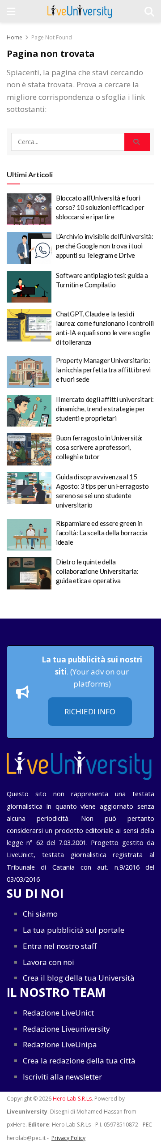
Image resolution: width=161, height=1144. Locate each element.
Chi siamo (40, 914)
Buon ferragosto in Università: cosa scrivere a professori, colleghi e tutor (99, 447)
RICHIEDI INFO (89, 711)
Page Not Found (51, 37)
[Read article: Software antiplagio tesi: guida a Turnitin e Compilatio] (29, 287)
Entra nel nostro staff (60, 946)
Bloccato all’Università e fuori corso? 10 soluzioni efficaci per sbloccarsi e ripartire (100, 207)
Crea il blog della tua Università (79, 978)
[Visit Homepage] (80, 11)
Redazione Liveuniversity (66, 1029)
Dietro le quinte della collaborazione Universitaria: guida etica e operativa (97, 571)
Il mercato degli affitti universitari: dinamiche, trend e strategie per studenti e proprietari (105, 408)
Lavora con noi (48, 962)
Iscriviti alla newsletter (62, 1076)
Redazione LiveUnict (58, 1012)
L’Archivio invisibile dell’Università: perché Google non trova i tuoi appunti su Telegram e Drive (104, 245)
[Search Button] (137, 142)
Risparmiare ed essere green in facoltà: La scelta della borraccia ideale (102, 532)
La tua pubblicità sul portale (73, 930)
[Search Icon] (149, 11)
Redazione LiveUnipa (60, 1044)
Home (14, 37)
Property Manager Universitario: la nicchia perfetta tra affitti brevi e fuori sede (103, 369)
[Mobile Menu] (11, 11)
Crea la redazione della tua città (79, 1060)
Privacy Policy (68, 1138)
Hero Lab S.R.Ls (72, 1098)
